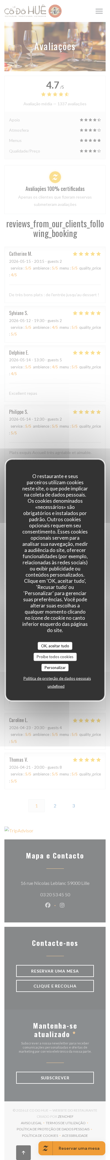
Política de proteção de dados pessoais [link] (57, 678)
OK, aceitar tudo (55, 645)
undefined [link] (56, 686)
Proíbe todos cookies (55, 656)
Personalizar (55, 667)
